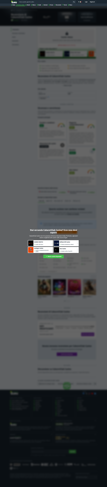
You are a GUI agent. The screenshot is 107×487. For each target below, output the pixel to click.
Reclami (46, 5)
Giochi (28, 5)
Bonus (34, 5)
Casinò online (21, 5)
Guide (39, 5)
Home (13, 5)
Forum (51, 5)
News (71, 5)
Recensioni (58, 5)
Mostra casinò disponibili (55, 256)
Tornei (65, 5)
